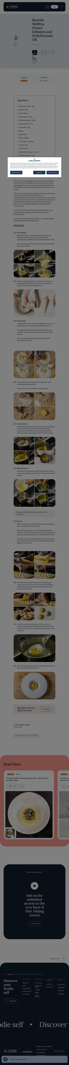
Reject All (39, 172)
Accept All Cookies (52, 172)
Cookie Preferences (16, 172)
